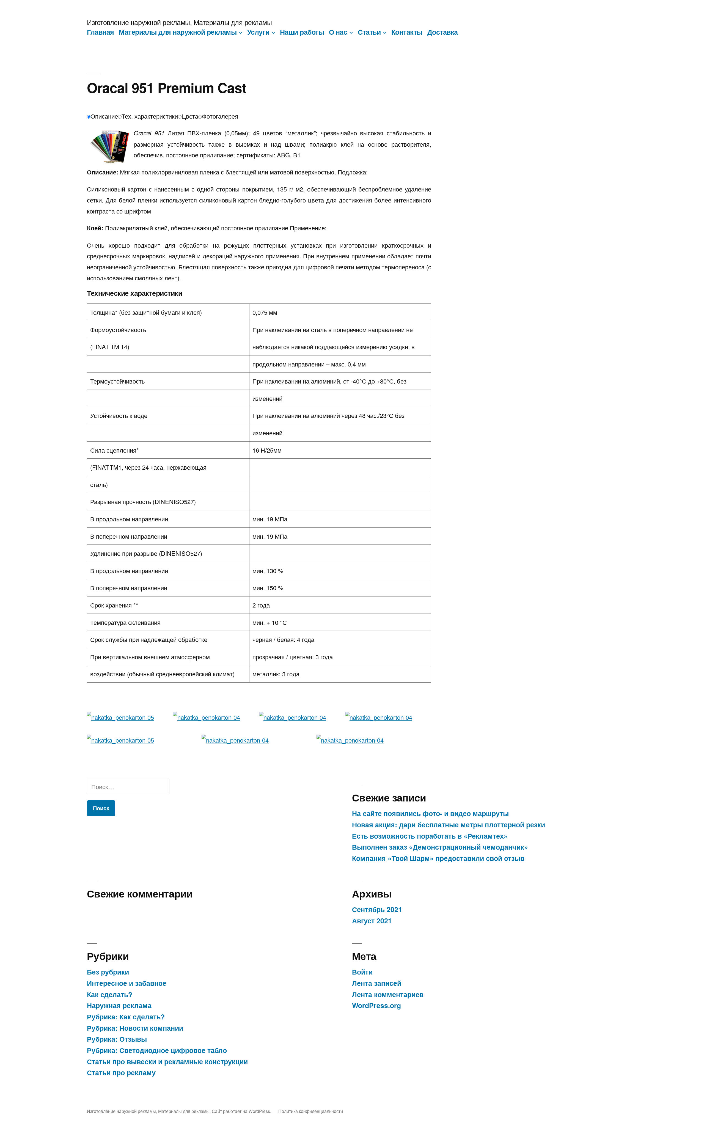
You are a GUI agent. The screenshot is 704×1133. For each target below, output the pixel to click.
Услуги (258, 32)
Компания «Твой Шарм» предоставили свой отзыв (438, 858)
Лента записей (376, 983)
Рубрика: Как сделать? (126, 1017)
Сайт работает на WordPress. (242, 1111)
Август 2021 (372, 921)
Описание (104, 116)
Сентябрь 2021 (377, 909)
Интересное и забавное (126, 983)
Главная (100, 32)
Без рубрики (108, 972)
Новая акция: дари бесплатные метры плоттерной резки (448, 825)
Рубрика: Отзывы (117, 1039)
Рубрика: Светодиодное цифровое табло (157, 1050)
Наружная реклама (119, 1005)
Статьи (369, 32)
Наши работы (302, 32)
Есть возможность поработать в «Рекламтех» (430, 836)
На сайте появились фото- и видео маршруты (430, 813)
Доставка (442, 32)
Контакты (406, 32)
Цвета (190, 116)
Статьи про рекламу (121, 1072)
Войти (362, 972)
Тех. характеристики (150, 116)
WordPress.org (376, 1005)
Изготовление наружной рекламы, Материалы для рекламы (179, 22)
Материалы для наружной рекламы (178, 32)
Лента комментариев (388, 994)
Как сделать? (109, 994)
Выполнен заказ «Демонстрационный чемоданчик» (440, 847)
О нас (338, 32)
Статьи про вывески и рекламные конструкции (167, 1061)
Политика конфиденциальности (310, 1111)
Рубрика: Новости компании (135, 1028)
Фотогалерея (220, 116)
